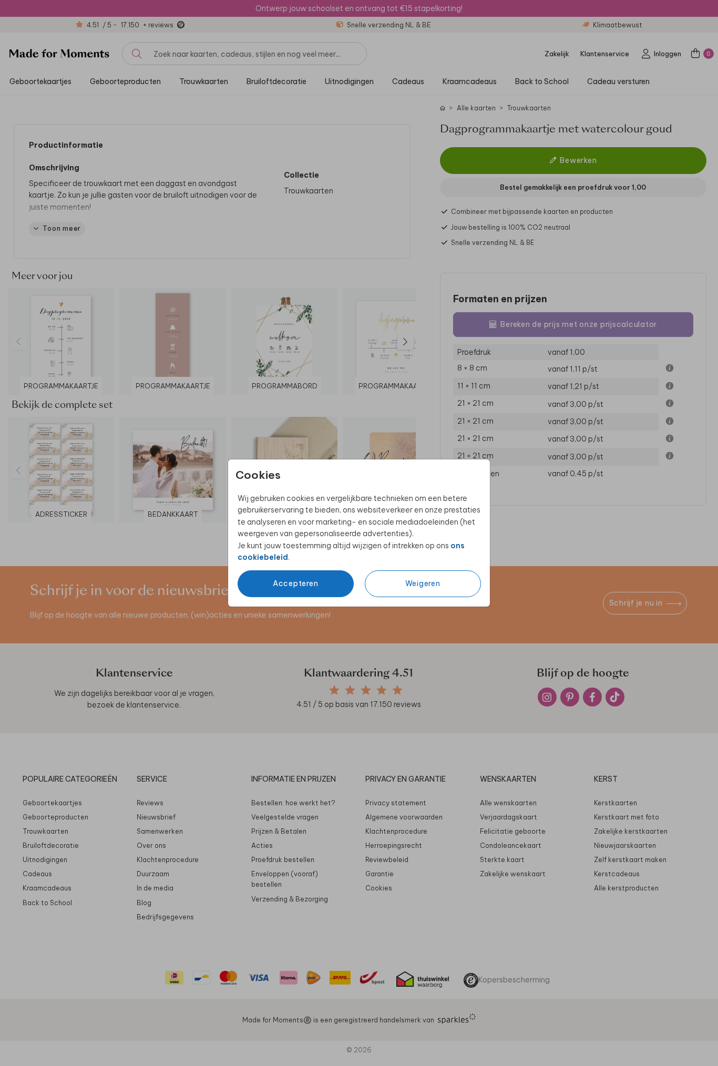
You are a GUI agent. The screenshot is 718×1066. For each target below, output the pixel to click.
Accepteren (296, 583)
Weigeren (422, 583)
